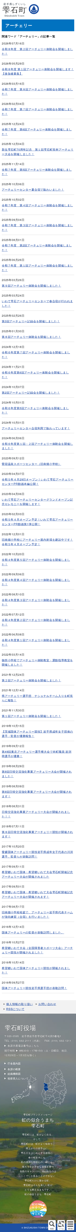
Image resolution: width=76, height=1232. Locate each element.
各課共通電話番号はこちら (23, 1045)
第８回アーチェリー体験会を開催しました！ (31, 337)
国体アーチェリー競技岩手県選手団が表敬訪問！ (34, 988)
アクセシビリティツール (61, 1225)
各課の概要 (14, 1069)
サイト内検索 (52, 1225)
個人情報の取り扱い (19, 1004)
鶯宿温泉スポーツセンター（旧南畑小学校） (31, 464)
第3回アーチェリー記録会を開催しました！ (31, 321)
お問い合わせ (47, 1004)
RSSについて (15, 1009)
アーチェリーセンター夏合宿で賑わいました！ (33, 189)
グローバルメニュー (70, 1225)
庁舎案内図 (14, 1063)
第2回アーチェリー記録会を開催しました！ (31, 392)
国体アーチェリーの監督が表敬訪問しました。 (33, 932)
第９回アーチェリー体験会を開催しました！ (31, 286)
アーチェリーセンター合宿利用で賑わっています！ (36, 428)
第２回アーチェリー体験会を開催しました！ (31, 680)
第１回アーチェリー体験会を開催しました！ (31, 716)
